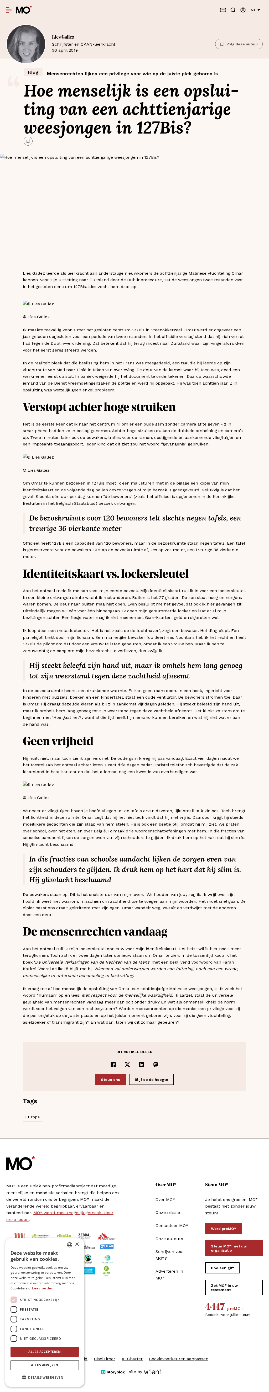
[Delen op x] (127, 1064)
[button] (45, 1378)
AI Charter (132, 1358)
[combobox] (69, 1244)
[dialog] (44, 1312)
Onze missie (168, 1212)
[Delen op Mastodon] (156, 1064)
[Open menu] (9, 10)
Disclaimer (104, 1358)
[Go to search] (233, 10)
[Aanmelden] (243, 10)
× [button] (77, 1244)
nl (253, 9)
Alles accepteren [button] (44, 1352)
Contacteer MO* (172, 1225)
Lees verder (42, 1288)
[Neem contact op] (223, 10)
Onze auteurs (169, 1238)
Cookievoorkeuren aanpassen (178, 1358)
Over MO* (165, 1199)
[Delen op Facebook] (113, 1064)
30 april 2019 (83, 44)
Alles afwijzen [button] (44, 1365)
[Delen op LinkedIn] (141, 1064)
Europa (32, 1116)
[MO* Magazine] (24, 10)
